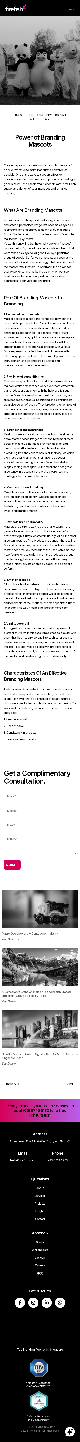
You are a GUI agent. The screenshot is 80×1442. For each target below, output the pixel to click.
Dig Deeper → (10, 939)
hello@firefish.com (22, 1160)
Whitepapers (40, 1249)
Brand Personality (32, 115)
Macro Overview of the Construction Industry (30, 933)
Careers (40, 1265)
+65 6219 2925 (58, 1160)
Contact (40, 1219)
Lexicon (40, 1257)
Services (40, 1195)
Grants (40, 1242)
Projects (40, 1203)
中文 (40, 1273)
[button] (71, 8)
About (40, 1188)
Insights (40, 1211)
